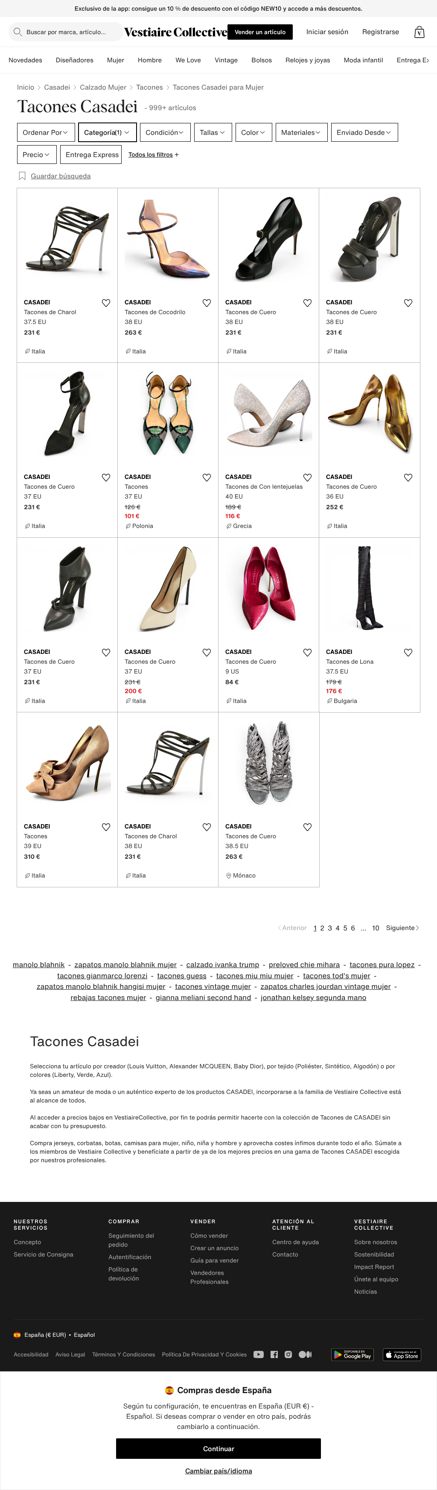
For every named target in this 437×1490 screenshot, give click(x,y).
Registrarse (380, 31)
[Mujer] (131, 60)
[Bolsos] (278, 60)
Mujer (115, 60)
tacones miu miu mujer (254, 976)
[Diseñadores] (100, 60)
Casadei (57, 87)
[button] (419, 32)
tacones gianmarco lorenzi (102, 976)
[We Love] (207, 60)
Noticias (365, 1291)
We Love (188, 60)
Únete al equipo (376, 1279)
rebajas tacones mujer (108, 997)
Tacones (149, 87)
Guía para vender (214, 1260)
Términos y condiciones (123, 1354)
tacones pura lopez (382, 964)
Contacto (285, 1254)
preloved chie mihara (304, 964)
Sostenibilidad (374, 1254)
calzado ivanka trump (222, 964)
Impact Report (374, 1267)
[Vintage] (244, 60)
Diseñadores (74, 60)
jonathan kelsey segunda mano (314, 997)
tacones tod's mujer (336, 976)
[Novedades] (49, 60)
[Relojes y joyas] (337, 60)
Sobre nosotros (375, 1242)
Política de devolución (123, 1274)
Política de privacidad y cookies (204, 1354)
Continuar (218, 1448)
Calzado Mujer (103, 87)
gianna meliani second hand (203, 997)
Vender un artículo (260, 31)
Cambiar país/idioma (218, 1471)
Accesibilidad (31, 1354)
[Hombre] (168, 60)
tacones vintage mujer (213, 986)
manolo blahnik (39, 964)
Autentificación (129, 1257)
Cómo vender (209, 1235)
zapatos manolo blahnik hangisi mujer (101, 986)
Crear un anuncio (214, 1248)
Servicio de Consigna (43, 1254)
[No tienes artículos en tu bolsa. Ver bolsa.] (419, 32)
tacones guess (182, 976)
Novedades (25, 60)
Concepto (27, 1242)
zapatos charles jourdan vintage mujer (325, 986)
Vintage (226, 60)
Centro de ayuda (295, 1242)
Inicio (25, 87)
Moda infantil (363, 60)
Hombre (150, 60)
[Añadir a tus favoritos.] (106, 303)
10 (375, 928)
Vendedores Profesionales (209, 1277)
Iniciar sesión (327, 31)
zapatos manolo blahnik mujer (125, 964)
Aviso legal (70, 1354)
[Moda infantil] (390, 60)
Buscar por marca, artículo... (66, 31)
